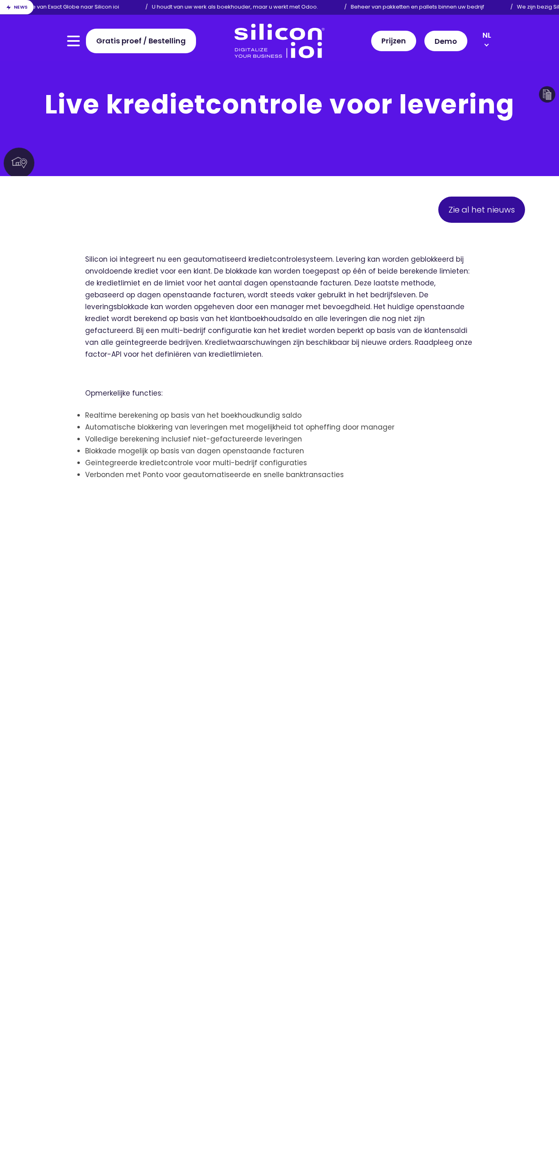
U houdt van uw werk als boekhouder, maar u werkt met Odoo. (229, 7)
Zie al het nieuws (482, 209)
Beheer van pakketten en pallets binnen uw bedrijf (411, 7)
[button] (445, 41)
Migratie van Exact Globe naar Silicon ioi (60, 7)
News (21, 7)
